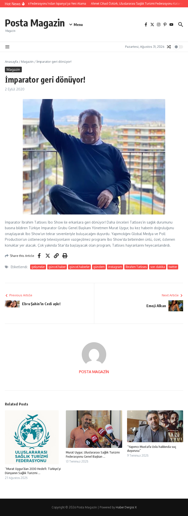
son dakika (157, 267)
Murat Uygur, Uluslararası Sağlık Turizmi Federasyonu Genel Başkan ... (93, 454)
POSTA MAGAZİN (94, 371)
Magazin (27, 61)
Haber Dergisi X (126, 507)
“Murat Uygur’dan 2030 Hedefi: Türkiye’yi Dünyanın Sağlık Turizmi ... (33, 471)
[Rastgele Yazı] (169, 47)
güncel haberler (79, 267)
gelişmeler (38, 267)
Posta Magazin (35, 22)
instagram (115, 267)
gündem (99, 267)
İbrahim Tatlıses (136, 267)
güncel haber (57, 267)
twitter (173, 267)
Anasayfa (11, 61)
